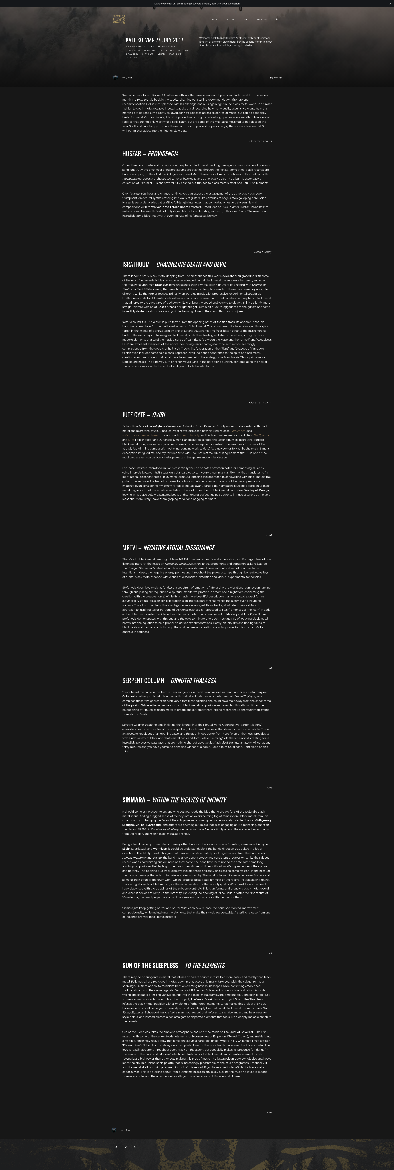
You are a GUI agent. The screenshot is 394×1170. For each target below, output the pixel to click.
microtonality (191, 435)
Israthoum (174, 54)
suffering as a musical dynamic (141, 435)
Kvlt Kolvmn (133, 46)
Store (245, 19)
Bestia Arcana (166, 46)
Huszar (160, 54)
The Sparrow (261, 435)
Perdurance (237, 430)
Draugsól (132, 54)
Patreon (262, 19)
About (230, 19)
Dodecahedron (179, 50)
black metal (133, 50)
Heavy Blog (127, 77)
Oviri (131, 439)
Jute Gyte (131, 57)
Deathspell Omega (155, 50)
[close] (390, 3)
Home (215, 19)
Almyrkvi (149, 46)
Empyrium (147, 54)
